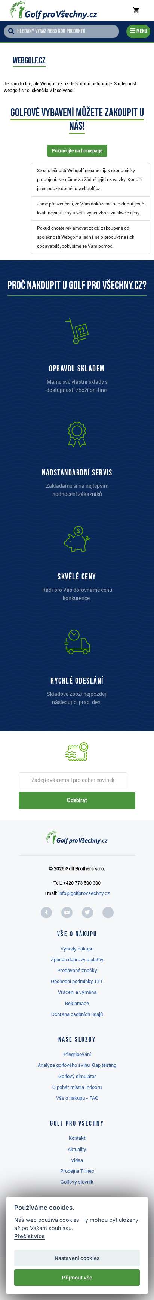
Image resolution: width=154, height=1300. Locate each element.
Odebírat (77, 800)
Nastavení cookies (77, 1258)
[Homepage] (53, 10)
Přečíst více (29, 1236)
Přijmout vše (77, 1278)
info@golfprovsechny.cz (84, 893)
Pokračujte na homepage (77, 150)
